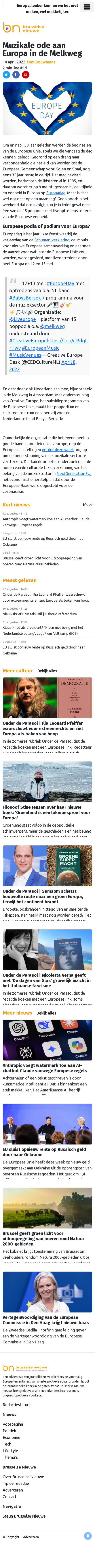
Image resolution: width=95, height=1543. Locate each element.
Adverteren (13, 1490)
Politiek (9, 1431)
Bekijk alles (47, 671)
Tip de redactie (16, 1483)
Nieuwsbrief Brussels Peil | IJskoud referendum (40, 614)
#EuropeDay (60, 283)
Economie (11, 1437)
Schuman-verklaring (51, 240)
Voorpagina (13, 1424)
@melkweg (52, 326)
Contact (10, 1496)
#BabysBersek (25, 297)
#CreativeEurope (28, 340)
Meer (87, 504)
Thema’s (10, 1457)
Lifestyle (10, 1450)
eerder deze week (58, 449)
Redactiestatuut (17, 1404)
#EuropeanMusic (40, 348)
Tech (7, 1444)
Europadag (55, 193)
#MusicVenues (25, 355)
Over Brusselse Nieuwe (23, 1476)
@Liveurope (22, 319)
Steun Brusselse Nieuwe (24, 1516)
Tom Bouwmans (40, 62)
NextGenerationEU (73, 473)
